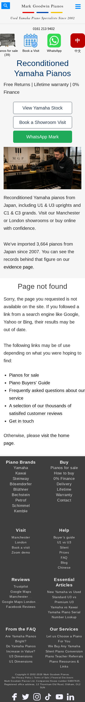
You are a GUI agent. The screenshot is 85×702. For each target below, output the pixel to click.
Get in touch (21, 421)
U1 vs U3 (64, 542)
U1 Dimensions (21, 661)
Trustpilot (21, 586)
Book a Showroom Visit (42, 122)
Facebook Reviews (21, 607)
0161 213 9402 (44, 29)
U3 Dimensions (21, 656)
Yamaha (21, 467)
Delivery (64, 484)
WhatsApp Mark (42, 136)
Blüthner (21, 489)
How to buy (64, 473)
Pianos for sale (24, 375)
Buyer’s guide (64, 537)
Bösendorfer (21, 484)
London (21, 542)
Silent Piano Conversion (64, 651)
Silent (64, 547)
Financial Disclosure (62, 678)
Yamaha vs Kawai (64, 607)
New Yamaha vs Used (64, 592)
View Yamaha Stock (42, 107)
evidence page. (19, 266)
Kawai (20, 473)
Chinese (64, 567)
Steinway (21, 478)
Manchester (21, 537)
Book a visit (21, 547)
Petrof (20, 500)
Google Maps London (19, 602)
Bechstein (21, 494)
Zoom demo (21, 552)
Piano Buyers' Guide (29, 382)
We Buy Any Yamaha (64, 646)
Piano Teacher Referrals (64, 656)
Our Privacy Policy (22, 678)
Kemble (20, 511)
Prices (64, 552)
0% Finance (64, 478)
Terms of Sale (41, 678)
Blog (64, 562)
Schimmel (21, 505)
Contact (64, 500)
